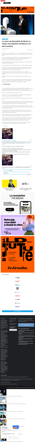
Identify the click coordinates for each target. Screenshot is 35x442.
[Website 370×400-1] (17, 272)
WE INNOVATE (21, 343)
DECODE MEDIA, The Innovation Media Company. (22, 387)
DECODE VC (20, 338)
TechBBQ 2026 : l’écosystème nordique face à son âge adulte (14, 174)
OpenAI (5, 80)
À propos (4, 125)
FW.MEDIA (5, 320)
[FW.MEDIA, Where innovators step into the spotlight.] (7, 3)
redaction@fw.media (12, 324)
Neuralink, (7, 53)
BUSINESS (10, 36)
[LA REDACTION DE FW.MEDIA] (7, 138)
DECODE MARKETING (22, 336)
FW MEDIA (20, 330)
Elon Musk (17, 53)
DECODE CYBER (21, 332)
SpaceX (9, 94)
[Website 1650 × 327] (17, 9)
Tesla (7, 94)
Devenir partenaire (17, 311)
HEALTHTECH (14, 36)
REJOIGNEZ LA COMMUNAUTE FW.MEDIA (26, 325)
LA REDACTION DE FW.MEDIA (9, 140)
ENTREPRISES (7, 36)
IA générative (23, 80)
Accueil (3, 36)
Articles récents (5, 126)
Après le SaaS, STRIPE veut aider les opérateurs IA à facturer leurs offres (16, 171)
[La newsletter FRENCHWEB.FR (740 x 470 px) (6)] (17, 213)
